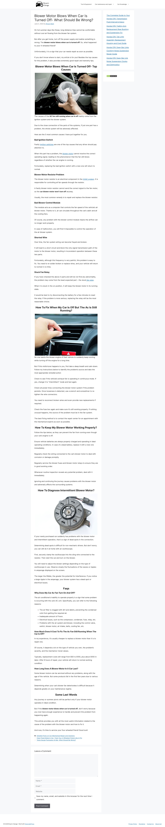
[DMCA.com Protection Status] (112, 76)
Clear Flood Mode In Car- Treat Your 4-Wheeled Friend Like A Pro (59, 738)
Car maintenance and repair (103, 4)
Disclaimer (142, 824)
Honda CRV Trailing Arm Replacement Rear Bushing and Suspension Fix (117, 29)
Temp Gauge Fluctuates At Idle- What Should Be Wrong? (56, 740)
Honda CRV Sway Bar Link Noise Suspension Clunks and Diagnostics (117, 61)
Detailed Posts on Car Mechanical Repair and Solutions (56, 736)
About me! (158, 824)
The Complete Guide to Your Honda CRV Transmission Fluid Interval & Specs (118, 18)
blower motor (67, 154)
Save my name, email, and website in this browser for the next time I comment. (64, 797)
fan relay (90, 280)
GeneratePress (29, 824)
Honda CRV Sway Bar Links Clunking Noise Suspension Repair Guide (118, 50)
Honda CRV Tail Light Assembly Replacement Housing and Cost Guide (116, 40)
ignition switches (47, 144)
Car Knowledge (122, 4)
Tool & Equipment (86, 4)
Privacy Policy (133, 824)
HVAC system (88, 179)
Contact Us (150, 824)
